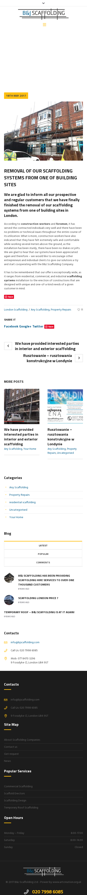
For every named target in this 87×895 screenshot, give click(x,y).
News (7, 761)
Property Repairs (61, 309)
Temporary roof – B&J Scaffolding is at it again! (39, 612)
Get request (11, 754)
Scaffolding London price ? (38, 598)
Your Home (29, 449)
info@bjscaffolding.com (25, 642)
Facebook (11, 326)
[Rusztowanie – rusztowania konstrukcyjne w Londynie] (65, 406)
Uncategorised (65, 453)
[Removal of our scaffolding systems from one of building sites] (43, 131)
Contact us (10, 747)
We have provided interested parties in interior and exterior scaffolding (47, 346)
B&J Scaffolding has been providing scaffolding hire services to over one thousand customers (46, 580)
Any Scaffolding (21, 66)
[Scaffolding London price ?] (9, 600)
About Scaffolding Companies (22, 740)
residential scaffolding (22, 502)
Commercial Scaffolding (18, 786)
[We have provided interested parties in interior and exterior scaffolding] (21, 406)
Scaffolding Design (15, 800)
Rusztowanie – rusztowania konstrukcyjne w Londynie (47, 358)
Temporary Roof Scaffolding (21, 807)
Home (7, 66)
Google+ (25, 326)
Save (50, 326)
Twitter (37, 326)
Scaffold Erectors (14, 793)
